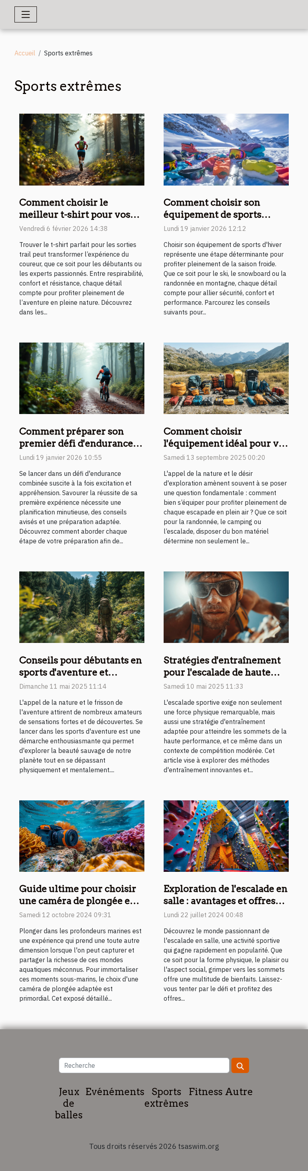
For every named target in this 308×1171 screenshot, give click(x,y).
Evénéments (114, 1092)
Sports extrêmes (166, 1097)
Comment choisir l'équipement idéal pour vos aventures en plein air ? (226, 443)
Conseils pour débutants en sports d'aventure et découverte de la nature (80, 672)
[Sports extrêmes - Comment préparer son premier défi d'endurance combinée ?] (81, 377)
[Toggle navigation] (25, 14)
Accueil (24, 53)
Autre (239, 1092)
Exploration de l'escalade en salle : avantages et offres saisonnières (226, 900)
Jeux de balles (69, 1103)
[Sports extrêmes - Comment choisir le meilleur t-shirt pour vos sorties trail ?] (81, 149)
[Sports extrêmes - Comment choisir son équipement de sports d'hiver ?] (226, 149)
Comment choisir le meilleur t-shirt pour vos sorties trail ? (74, 214)
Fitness (205, 1092)
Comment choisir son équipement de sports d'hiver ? (212, 214)
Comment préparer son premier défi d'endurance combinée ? (76, 443)
